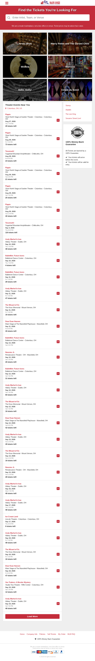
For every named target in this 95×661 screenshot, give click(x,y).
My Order (61, 634)
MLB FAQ (71, 634)
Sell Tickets (51, 634)
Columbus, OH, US (14, 108)
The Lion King (71, 114)
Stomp (68, 105)
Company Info (32, 634)
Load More (32, 616)
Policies (42, 634)
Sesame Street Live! (73, 118)
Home (22, 634)
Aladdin (68, 110)
